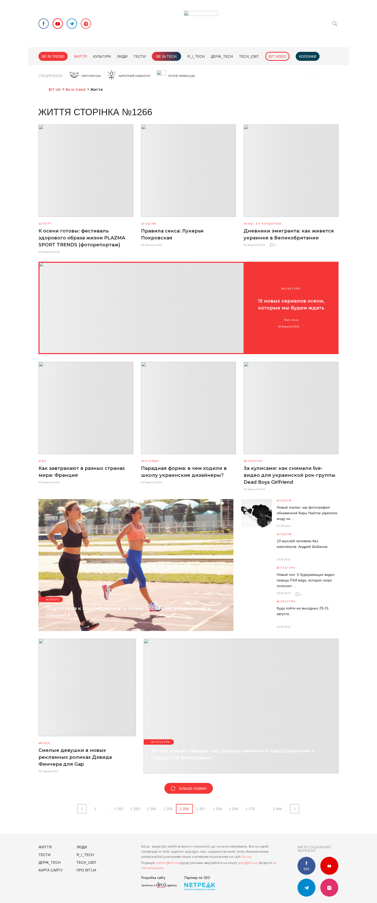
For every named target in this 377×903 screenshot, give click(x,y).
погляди (151, 461)
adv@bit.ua (247, 863)
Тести (140, 56)
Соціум (149, 223)
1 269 (233, 809)
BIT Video (277, 56)
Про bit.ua (86, 870)
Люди (122, 56)
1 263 (135, 809)
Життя (80, 56)
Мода (45, 743)
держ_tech (222, 56)
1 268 (217, 809)
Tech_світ (249, 56)
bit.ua (246, 857)
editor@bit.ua (167, 863)
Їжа (43, 461)
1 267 (200, 809)
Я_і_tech (196, 56)
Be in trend (53, 56)
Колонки (307, 56)
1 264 (151, 809)
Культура (102, 56)
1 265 (168, 809)
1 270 (250, 809)
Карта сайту (50, 870)
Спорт (46, 223)
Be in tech (166, 56)
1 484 (277, 809)
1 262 (118, 809)
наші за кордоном (263, 223)
